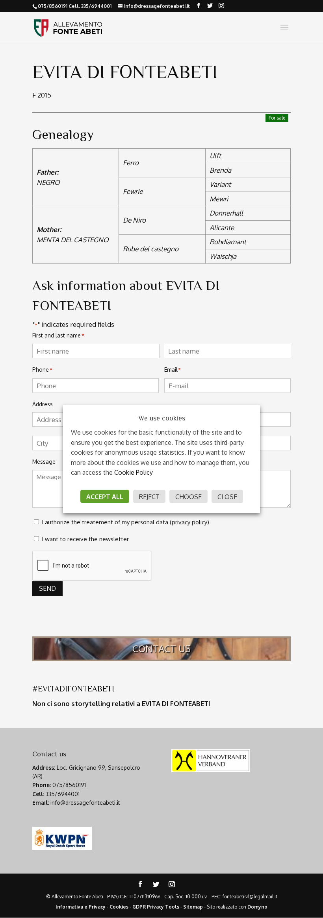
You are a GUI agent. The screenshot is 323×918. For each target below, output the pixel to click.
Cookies (119, 907)
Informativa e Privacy (81, 907)
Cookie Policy (133, 472)
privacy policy (189, 522)
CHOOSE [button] (188, 497)
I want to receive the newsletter (85, 539)
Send (47, 588)
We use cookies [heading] (161, 418)
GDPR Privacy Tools (155, 907)
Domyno (257, 907)
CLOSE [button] (227, 497)
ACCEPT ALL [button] (104, 497)
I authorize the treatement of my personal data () (125, 522)
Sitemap (193, 907)
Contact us (161, 648)
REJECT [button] (149, 497)
